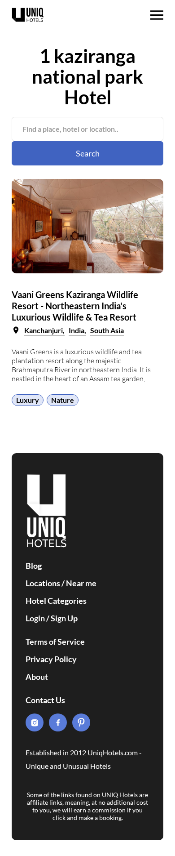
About (37, 677)
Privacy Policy (51, 659)
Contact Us (45, 700)
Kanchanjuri (43, 330)
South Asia (107, 330)
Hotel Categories (56, 601)
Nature (62, 400)
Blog (34, 566)
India (76, 330)
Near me (81, 583)
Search (88, 153)
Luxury (27, 400)
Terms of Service (55, 641)
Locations (43, 583)
